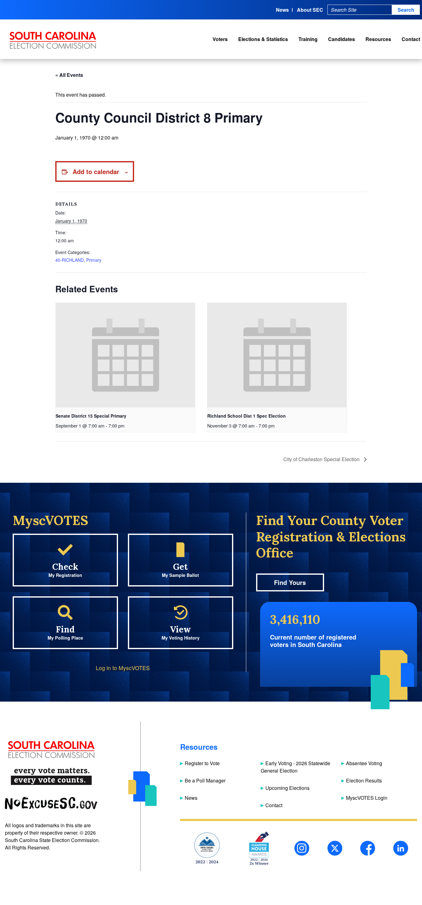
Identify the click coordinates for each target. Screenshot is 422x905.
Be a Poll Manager (205, 780)
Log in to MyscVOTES (123, 668)
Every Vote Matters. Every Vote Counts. (51, 776)
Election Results (364, 780)
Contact (411, 39)
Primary (93, 260)
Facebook (367, 848)
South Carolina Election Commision (52, 40)
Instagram (301, 848)
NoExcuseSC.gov (51, 803)
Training (308, 39)
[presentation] (125, 355)
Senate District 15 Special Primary (91, 416)
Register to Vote (202, 763)
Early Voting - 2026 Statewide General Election (295, 767)
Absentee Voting (364, 763)
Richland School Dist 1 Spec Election (246, 416)
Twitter (334, 848)
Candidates (341, 39)
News (282, 9)
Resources (378, 39)
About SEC (310, 9)
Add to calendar (96, 171)
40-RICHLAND (69, 260)
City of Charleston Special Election (322, 459)
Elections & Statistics (263, 39)
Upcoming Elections (287, 787)
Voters (220, 39)
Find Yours (290, 582)
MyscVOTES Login (366, 797)
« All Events (69, 74)
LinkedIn (400, 848)
